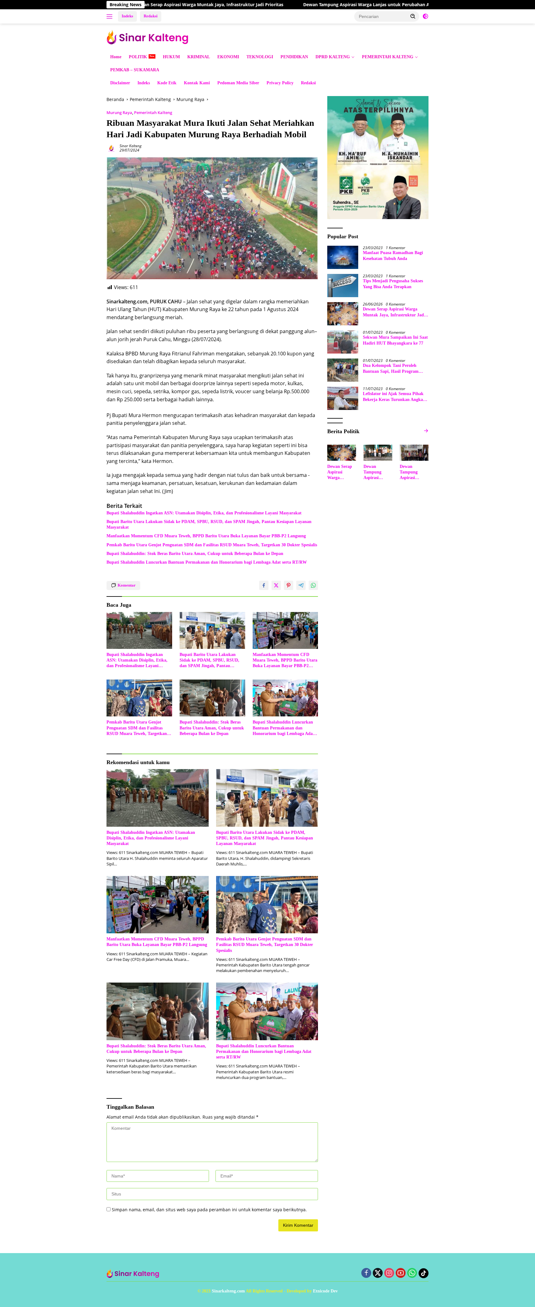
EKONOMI (228, 57)
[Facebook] (366, 1273)
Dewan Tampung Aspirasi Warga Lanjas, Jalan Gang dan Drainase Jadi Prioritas (413, 472)
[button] (413, 16)
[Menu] (111, 16)
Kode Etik (166, 83)
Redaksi (151, 16)
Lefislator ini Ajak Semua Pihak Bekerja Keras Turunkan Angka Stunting (393, 396)
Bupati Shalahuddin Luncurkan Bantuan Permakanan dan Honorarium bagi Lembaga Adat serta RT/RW (207, 562)
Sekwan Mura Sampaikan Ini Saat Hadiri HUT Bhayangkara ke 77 (395, 340)
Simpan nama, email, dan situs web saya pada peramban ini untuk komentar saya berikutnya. (209, 1209)
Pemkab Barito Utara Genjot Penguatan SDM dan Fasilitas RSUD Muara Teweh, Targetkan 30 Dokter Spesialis (212, 545)
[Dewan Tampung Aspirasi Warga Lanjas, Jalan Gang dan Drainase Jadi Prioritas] (414, 453)
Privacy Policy (280, 83)
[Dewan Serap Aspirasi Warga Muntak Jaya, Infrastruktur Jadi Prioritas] (342, 313)
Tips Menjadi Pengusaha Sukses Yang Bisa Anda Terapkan (393, 284)
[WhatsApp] (412, 1273)
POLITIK (138, 57)
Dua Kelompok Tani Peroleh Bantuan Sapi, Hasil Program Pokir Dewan (391, 368)
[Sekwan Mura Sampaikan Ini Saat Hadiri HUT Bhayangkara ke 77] (342, 342)
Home (115, 57)
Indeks (127, 16)
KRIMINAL (198, 57)
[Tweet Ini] (276, 585)
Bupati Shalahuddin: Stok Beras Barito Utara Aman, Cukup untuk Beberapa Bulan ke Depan (195, 553)
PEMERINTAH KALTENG (387, 57)
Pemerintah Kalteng (153, 112)
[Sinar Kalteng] (150, 36)
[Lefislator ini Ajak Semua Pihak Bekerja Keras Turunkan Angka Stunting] (342, 398)
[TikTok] (423, 1273)
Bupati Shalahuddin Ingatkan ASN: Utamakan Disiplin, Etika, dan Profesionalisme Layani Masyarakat (204, 513)
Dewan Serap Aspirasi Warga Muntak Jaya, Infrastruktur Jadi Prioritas (156, 4)
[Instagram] (389, 1273)
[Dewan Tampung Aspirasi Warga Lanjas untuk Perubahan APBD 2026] (377, 453)
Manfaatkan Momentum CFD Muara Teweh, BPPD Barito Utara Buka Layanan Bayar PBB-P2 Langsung (206, 536)
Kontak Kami (197, 83)
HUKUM (171, 57)
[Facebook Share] (263, 585)
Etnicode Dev (325, 1291)
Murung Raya (119, 112)
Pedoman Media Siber (238, 83)
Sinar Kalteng (130, 145)
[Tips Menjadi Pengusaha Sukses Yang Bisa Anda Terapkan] (342, 285)
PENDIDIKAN (294, 57)
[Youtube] (401, 1273)
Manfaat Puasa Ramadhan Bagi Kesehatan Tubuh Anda (393, 255)
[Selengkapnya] (426, 430)
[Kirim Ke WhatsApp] (313, 585)
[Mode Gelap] (425, 16)
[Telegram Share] (301, 585)
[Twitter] (378, 1273)
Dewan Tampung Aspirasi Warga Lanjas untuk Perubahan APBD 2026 (323, 4)
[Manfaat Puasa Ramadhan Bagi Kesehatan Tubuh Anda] (342, 257)
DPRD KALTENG (332, 57)
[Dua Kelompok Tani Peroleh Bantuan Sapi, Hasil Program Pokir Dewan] (342, 370)
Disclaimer (120, 83)
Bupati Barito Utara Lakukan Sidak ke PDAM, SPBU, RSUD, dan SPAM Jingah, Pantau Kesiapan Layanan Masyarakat (209, 524)
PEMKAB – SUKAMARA (134, 70)
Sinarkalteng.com (228, 1291)
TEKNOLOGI (259, 57)
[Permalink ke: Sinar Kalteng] (111, 148)
